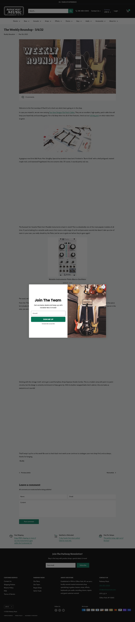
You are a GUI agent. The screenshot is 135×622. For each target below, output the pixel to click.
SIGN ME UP (48, 319)
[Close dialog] (103, 287)
